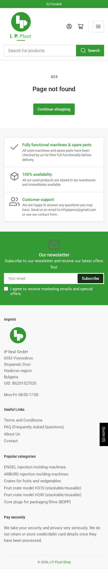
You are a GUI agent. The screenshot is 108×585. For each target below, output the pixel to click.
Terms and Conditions (23, 420)
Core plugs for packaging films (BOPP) (37, 502)
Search (94, 50)
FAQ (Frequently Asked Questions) (34, 427)
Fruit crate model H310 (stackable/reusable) (42, 488)
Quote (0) (104, 434)
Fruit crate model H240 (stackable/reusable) (42, 495)
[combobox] (54, 50)
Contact (11, 441)
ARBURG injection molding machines (36, 474)
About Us (12, 434)
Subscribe (90, 278)
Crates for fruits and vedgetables (32, 481)
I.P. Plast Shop (60, 562)
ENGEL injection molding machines (35, 467)
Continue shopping (54, 109)
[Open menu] (98, 26)
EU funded (54, 4)
